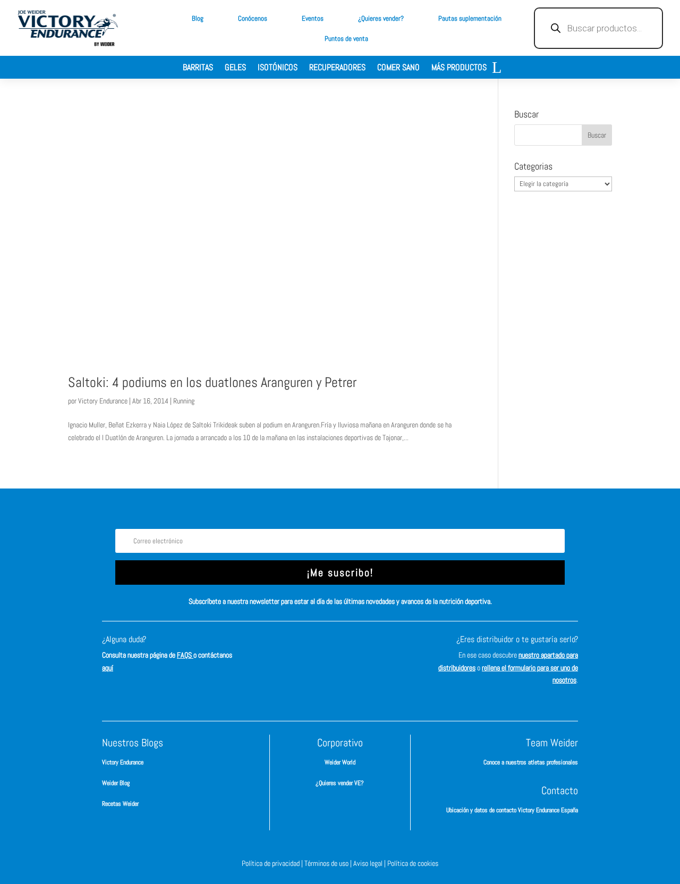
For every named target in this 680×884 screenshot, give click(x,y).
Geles (235, 68)
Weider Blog (116, 783)
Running (183, 401)
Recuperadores (337, 68)
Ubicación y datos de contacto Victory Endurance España (512, 810)
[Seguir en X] (356, 649)
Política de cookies (412, 863)
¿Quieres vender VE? (340, 783)
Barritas (198, 68)
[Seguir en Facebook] (292, 649)
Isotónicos (278, 68)
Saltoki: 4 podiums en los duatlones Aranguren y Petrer (212, 382)
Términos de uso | (328, 863)
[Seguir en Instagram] (324, 649)
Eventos (313, 18)
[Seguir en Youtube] (388, 649)
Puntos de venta (346, 38)
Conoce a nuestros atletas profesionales (530, 762)
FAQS (185, 655)
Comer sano (398, 68)
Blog (197, 18)
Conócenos (252, 18)
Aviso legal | (370, 863)
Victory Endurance (103, 401)
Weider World (340, 762)
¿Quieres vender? (381, 18)
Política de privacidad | (273, 863)
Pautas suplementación (470, 18)
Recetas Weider (120, 803)
